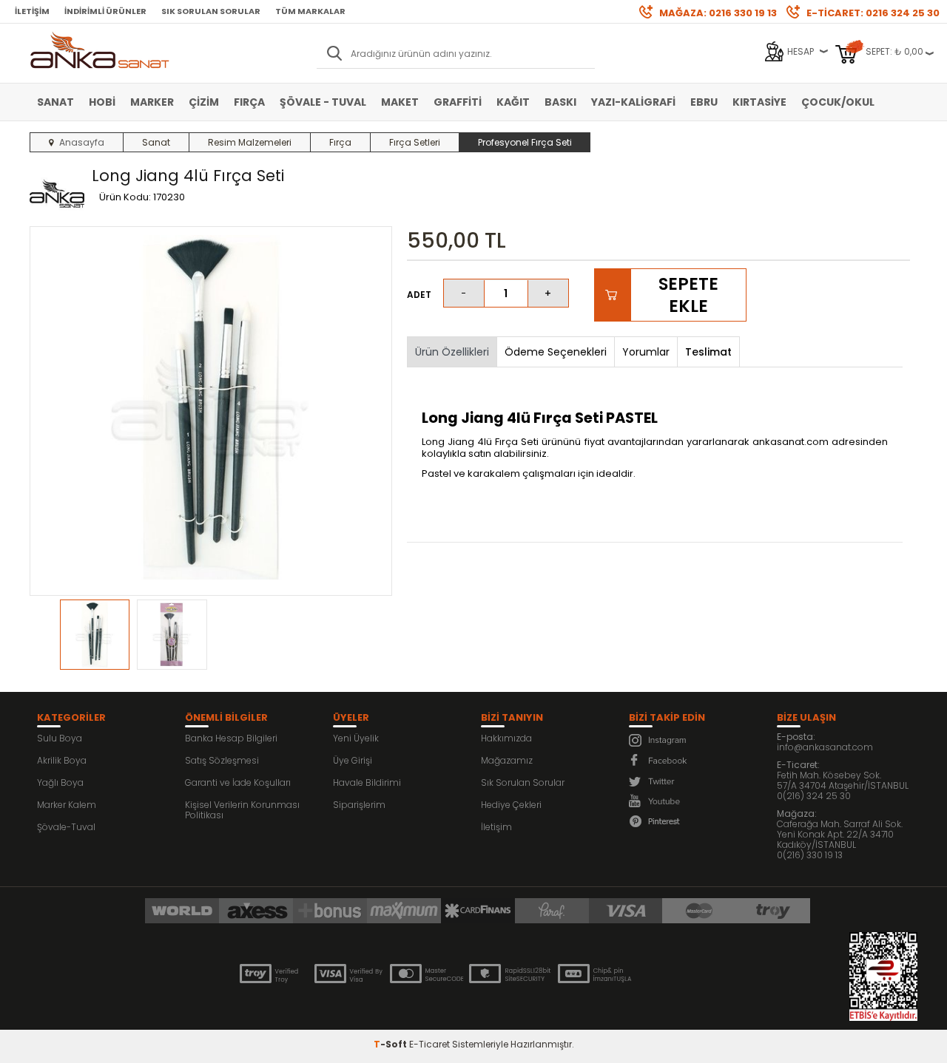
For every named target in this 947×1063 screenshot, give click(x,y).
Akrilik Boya (62, 760)
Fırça (249, 102)
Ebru (704, 102)
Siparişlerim (359, 804)
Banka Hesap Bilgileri (231, 738)
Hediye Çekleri (511, 804)
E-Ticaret (429, 1044)
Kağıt (513, 102)
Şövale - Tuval (323, 102)
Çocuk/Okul (837, 102)
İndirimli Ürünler (105, 11)
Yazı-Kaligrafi (633, 102)
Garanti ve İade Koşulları (238, 782)
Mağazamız (507, 760)
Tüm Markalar (310, 11)
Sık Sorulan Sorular (210, 11)
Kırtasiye (759, 102)
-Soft (391, 1044)
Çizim (204, 102)
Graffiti (458, 102)
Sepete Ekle (688, 295)
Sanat (55, 102)
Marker (152, 102)
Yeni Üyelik (356, 738)
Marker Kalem (66, 804)
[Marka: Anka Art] (57, 194)
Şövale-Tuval (66, 827)
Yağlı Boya (60, 782)
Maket (400, 102)
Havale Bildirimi (367, 782)
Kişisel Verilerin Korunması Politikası (242, 809)
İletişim (32, 11)
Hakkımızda (506, 738)
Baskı (560, 102)
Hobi (102, 102)
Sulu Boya (59, 738)
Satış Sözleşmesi (222, 760)
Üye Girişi (352, 760)
